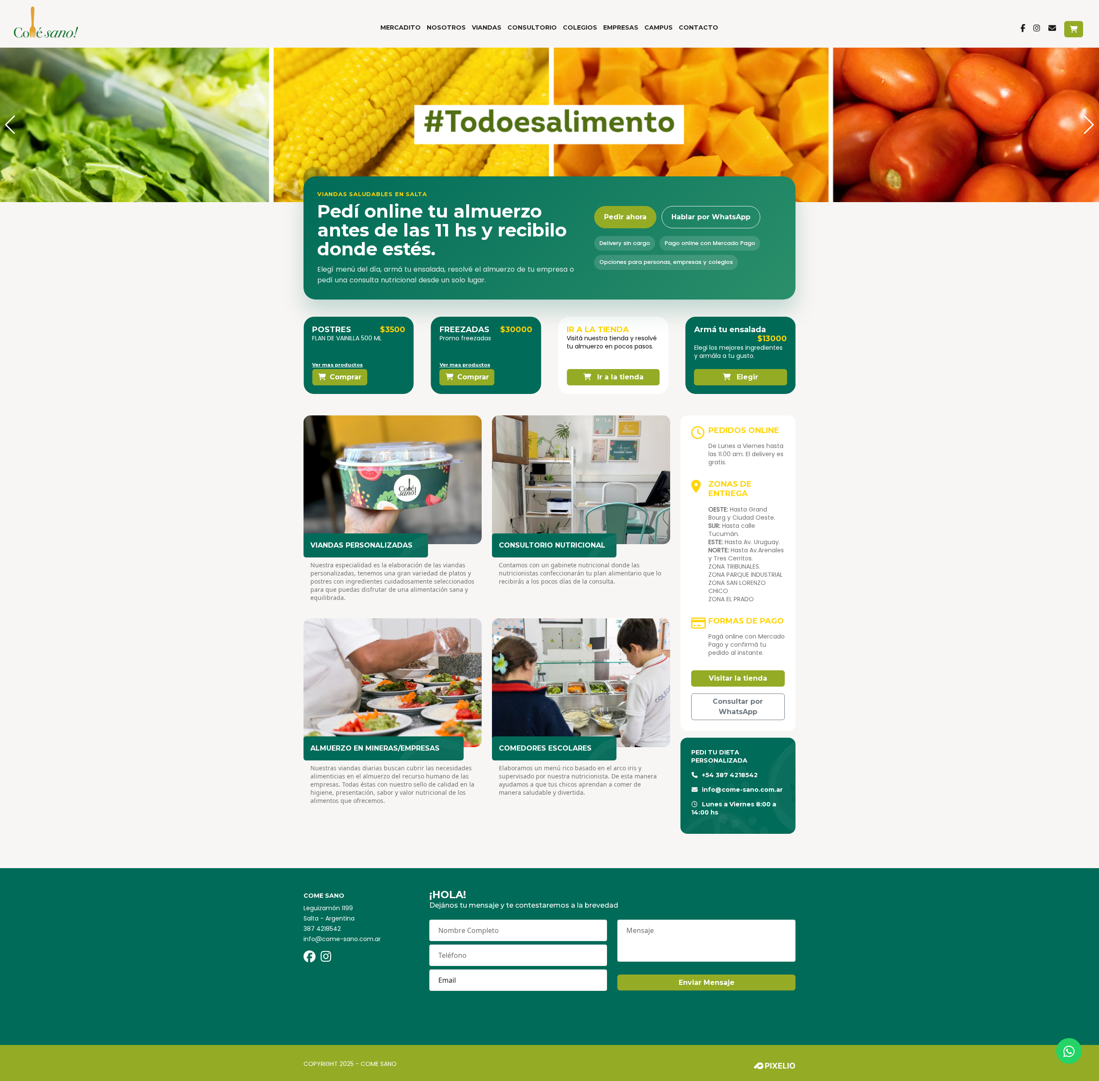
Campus (658, 27)
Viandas (486, 27)
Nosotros (446, 27)
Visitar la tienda (738, 678)
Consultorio (532, 27)
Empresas (620, 27)
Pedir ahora (625, 217)
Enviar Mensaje (707, 982)
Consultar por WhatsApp (738, 706)
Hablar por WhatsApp (710, 217)
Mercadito (400, 27)
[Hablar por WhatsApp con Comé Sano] (1069, 1051)
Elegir (746, 377)
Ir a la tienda (619, 377)
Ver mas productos (337, 365)
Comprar (345, 377)
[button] (10, 124)
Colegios (580, 27)
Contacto (698, 27)
